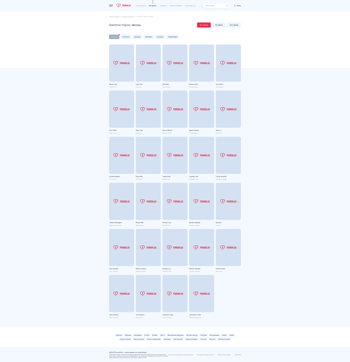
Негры (224, 335)
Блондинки (138, 335)
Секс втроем (177, 339)
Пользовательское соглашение (180, 355)
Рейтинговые (175, 6)
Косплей (204, 335)
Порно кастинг (139, 339)
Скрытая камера (191, 339)
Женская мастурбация (175, 335)
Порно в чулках (125, 339)
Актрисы (152, 6)
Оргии (232, 335)
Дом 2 (162, 335)
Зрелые (137, 37)
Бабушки (128, 335)
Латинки (126, 37)
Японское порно (224, 339)
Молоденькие (214, 335)
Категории (141, 6)
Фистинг (212, 339)
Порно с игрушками (154, 339)
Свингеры (167, 339)
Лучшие (160, 37)
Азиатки (114, 37)
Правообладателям (205, 355)
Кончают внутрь (192, 335)
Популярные (190, 6)
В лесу (147, 335)
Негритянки (172, 37)
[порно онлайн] (124, 5)
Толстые (203, 339)
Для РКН (238, 355)
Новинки (163, 6)
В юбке (154, 335)
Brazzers (148, 37)
